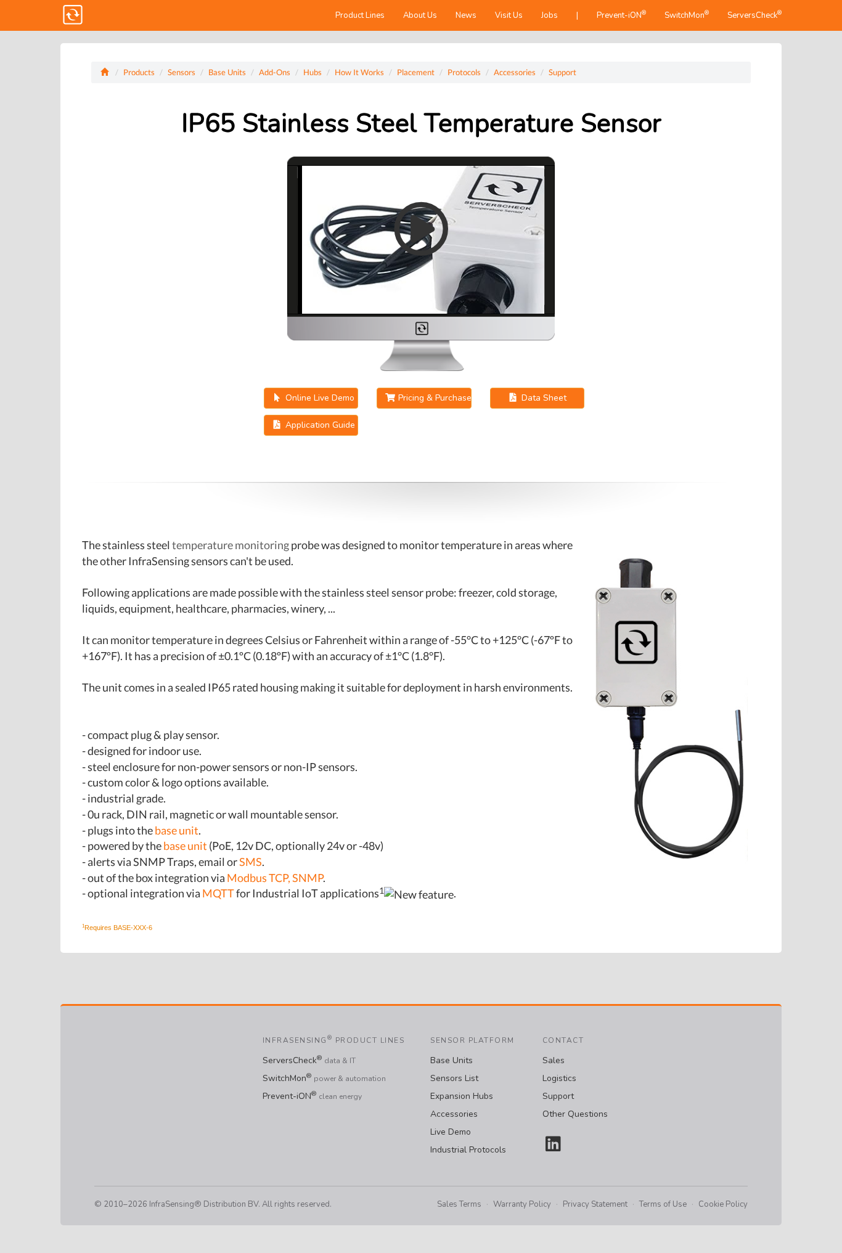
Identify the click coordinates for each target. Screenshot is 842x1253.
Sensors (181, 72)
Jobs (549, 15)
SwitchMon (686, 15)
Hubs (312, 72)
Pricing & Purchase (433, 398)
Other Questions (575, 1114)
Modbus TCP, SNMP (275, 877)
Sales (553, 1060)
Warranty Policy (522, 1204)
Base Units (227, 72)
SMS (250, 861)
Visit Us (509, 15)
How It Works (359, 72)
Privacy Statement (595, 1204)
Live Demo (450, 1132)
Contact (563, 1040)
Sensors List (454, 1078)
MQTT (218, 893)
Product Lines (360, 15)
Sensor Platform (472, 1040)
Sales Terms (459, 1204)
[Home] (105, 72)
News (466, 15)
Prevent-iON (621, 15)
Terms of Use (663, 1204)
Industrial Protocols (468, 1150)
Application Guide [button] (319, 425)
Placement (416, 72)
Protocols (464, 72)
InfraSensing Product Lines (334, 1040)
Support (562, 72)
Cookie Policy (723, 1204)
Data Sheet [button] (542, 398)
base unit (176, 830)
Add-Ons (274, 72)
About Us (420, 15)
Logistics (559, 1078)
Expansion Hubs (461, 1096)
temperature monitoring (230, 545)
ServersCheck (754, 15)
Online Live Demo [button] (318, 398)
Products (139, 72)
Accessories (515, 72)
